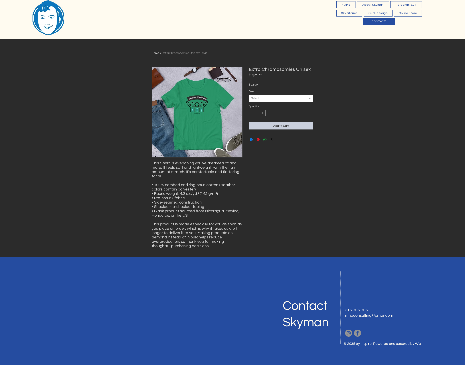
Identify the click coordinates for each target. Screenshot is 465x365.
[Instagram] (348, 333)
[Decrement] (251, 113)
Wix (418, 344)
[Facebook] (357, 333)
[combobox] (281, 98)
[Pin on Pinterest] (258, 139)
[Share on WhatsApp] (265, 139)
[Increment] (262, 113)
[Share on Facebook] (251, 139)
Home (155, 53)
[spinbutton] (257, 113)
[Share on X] (272, 139)
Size (252, 91)
